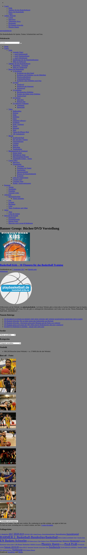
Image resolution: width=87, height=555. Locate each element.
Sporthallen (12, 189)
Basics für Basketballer (16, 12)
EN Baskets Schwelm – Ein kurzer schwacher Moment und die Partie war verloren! (32, 323)
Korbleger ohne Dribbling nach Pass (29, 81)
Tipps (10, 212)
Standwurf (20, 84)
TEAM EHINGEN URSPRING (69, 547)
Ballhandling (17, 111)
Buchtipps (11, 204)
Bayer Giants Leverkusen (65, 537)
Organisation (17, 164)
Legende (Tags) (18, 52)
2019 (21, 534)
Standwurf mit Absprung (25, 86)
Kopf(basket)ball (18, 138)
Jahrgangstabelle (22, 172)
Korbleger (16, 122)
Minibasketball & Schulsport (18, 151)
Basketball (51, 537)
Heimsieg (66, 541)
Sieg (47, 547)
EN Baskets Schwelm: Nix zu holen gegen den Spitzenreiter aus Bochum (28, 321)
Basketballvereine (14, 197)
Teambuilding (17, 149)
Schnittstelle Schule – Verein (22, 159)
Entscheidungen (18, 141)
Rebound (16, 128)
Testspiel (80, 547)
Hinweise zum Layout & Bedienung (20, 223)
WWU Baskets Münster (29, 550)
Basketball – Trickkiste (20, 65)
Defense (15, 113)
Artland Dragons (37, 534)
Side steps (20, 100)
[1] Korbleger (17, 71)
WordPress (11, 552)
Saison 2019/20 (11, 547)
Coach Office (13, 160)
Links (10, 206)
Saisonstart (30, 547)
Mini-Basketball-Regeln (21, 157)
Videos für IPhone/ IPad (21, 132)
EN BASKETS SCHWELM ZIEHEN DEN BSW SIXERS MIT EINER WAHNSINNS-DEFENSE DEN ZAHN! (43, 319)
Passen (15, 126)
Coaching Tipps (18, 181)
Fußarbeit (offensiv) (19, 121)
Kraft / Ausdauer (18, 124)
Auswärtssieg (60, 534)
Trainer (85, 547)
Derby (75, 537)
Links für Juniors (14, 214)
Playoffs (62, 544)
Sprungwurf (21, 88)
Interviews (11, 19)
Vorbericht (17, 549)
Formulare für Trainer (24, 168)
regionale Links (13, 193)
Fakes (15, 119)
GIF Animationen (19, 134)
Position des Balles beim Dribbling (28, 94)
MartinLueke (32, 269)
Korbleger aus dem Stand (25, 73)
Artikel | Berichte (10, 16)
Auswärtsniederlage (48, 534)
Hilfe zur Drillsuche (19, 62)
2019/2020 (27, 534)
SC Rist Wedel (42, 547)
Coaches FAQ (17, 179)
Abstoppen (20, 105)
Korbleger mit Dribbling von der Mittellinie (31, 75)
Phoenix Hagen (13, 27)
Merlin (20, 552)
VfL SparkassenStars (6, 550)
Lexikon (11, 202)
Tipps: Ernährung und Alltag (18, 208)
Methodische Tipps (19, 155)
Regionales (12, 23)
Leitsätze (16, 143)
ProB (74, 544)
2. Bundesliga (4, 534)
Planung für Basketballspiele (26, 174)
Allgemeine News (14, 21)
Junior (6, 210)
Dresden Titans (81, 537)
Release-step (21, 102)
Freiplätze (11, 191)
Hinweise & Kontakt (11, 216)
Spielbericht (54, 547)
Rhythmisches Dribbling (25, 92)
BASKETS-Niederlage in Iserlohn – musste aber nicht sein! (24, 327)
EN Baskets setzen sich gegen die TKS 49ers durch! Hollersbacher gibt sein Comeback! (33, 325)
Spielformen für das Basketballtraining (25, 60)
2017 (11, 534)
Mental (10, 136)
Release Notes (13, 221)
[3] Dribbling (17, 90)
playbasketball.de (6, 31)
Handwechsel (21, 96)
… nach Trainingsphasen (21, 56)
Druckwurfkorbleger (24, 77)
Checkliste (20, 166)
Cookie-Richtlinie (47, 525)
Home (6, 46)
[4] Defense (17, 98)
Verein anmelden (18, 198)
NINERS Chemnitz (35, 544)
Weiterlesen (4, 271)
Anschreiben (21, 170)
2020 (31, 534)
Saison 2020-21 (23, 547)
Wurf (14, 130)
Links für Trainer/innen (20, 178)
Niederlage (26, 544)
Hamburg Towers (45, 541)
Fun (9, 200)
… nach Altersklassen (20, 58)
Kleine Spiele (17, 153)
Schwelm (36, 547)
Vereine (11, 187)
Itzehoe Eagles (10, 544)
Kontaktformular (14, 219)
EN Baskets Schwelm (15, 25)
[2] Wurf (15, 83)
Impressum (12, 217)
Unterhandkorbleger (23, 79)
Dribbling (16, 117)
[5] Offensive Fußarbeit (20, 103)
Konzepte (20, 176)
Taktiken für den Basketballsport (19, 10)
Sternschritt (21, 107)
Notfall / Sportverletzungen (22, 183)
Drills (10, 8)
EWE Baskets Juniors (32, 541)
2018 (16, 534)
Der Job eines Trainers (20, 140)
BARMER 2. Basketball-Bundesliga (22, 537)
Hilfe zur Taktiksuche (20, 67)
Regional (7, 185)
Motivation (16, 147)
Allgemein (7, 195)
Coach (6, 6)
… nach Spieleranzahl (20, 54)
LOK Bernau (18, 544)
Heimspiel (75, 540)
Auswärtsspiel (72, 534)
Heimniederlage (56, 541)
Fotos (39, 541)
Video (10, 14)
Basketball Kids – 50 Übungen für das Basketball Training (31, 265)
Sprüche (15, 145)
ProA (67, 544)
